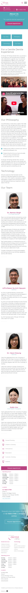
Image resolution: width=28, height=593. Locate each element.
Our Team (18, 43)
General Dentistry (10, 440)
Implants (7, 461)
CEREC (15, 544)
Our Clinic (6, 36)
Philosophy (17, 36)
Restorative (8, 452)
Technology (6, 43)
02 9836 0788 (22, 9)
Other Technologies (19, 551)
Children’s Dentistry (10, 444)
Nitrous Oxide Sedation (19, 546)
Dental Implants (5, 549)
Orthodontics (9, 448)
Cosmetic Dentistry (10, 457)
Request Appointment (14, 23)
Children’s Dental (5, 544)
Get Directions (6, 498)
